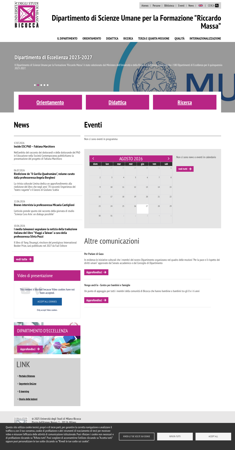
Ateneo (145, 5)
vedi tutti (182, 169)
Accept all (213, 436)
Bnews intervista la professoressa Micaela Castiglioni (44, 205)
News (191, 5)
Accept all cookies (47, 301)
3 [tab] (41, 85)
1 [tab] (34, 85)
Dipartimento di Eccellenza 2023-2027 (53, 57)
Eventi (181, 5)
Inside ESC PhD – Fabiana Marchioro (34, 146)
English (201, 5)
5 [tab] (47, 85)
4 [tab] (44, 85)
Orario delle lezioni (28, 399)
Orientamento (91, 38)
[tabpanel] (117, 77)
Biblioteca (169, 5)
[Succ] (168, 158)
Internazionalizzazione (205, 38)
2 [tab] (38, 85)
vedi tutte (21, 259)
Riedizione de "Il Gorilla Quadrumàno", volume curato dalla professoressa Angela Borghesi (44, 176)
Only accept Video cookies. (47, 310)
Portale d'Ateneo (27, 376)
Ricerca (128, 38)
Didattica (112, 38)
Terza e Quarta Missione (153, 38)
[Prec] (93, 158)
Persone (156, 5)
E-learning (24, 391)
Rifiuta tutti (174, 436)
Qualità (179, 38)
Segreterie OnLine (27, 383)
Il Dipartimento (67, 38)
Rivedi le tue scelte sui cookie (136, 436)
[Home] (26, 14)
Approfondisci (27, 349)
